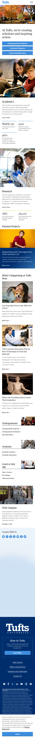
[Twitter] (10, 536)
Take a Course (7, 472)
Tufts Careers (17, 662)
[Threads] (21, 536)
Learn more (6, 117)
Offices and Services (17, 667)
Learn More (17, 653)
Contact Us (17, 676)
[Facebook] (7, 536)
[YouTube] (17, 536)
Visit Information (7, 435)
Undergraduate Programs (17, 43)
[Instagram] (3, 536)
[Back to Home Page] (17, 628)
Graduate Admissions (9, 455)
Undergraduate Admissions (11, 432)
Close (17, 734)
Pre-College (6, 475)
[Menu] (31, 2)
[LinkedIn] (14, 536)
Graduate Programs (17, 48)
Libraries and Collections (17, 671)
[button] (31, 20)
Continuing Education (17, 53)
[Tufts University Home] (5, 2)
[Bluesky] (25, 536)
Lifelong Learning (8, 478)
